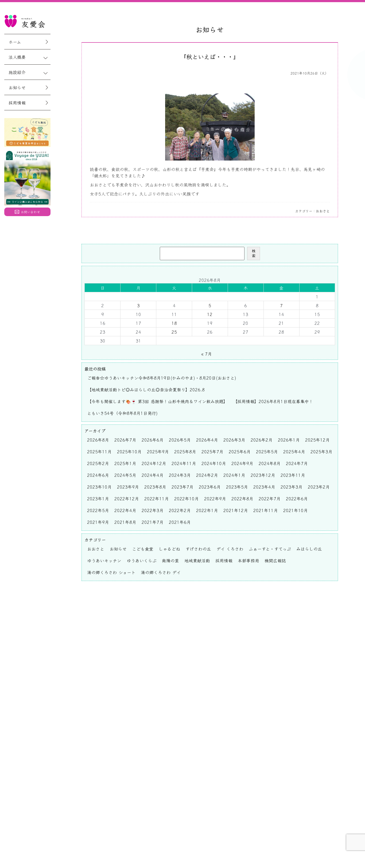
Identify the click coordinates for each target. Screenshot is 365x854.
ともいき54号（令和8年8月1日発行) (122, 413)
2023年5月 (237, 486)
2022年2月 (180, 510)
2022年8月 (242, 498)
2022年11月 (156, 498)
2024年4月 (153, 475)
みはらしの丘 (309, 548)
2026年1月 (289, 439)
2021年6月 (180, 522)
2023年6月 (210, 486)
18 (174, 323)
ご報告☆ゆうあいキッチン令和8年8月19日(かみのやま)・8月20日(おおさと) (161, 378)
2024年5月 (125, 475)
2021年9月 (98, 522)
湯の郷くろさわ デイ (161, 572)
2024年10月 (213, 463)
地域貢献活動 (197, 560)
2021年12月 (235, 510)
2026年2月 (262, 439)
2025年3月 (321, 451)
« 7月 (206, 353)
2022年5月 (98, 510)
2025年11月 (99, 451)
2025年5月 (267, 451)
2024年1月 (234, 475)
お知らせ (17, 87)
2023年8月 (155, 486)
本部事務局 (248, 560)
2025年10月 (129, 451)
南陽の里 (170, 560)
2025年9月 (158, 451)
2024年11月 (184, 463)
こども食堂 (142, 548)
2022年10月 (186, 498)
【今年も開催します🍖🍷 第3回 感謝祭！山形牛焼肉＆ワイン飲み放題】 (157, 401)
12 (209, 314)
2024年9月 (242, 463)
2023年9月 (128, 486)
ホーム (15, 41)
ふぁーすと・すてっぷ (270, 548)
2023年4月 (264, 486)
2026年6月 (153, 439)
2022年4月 (125, 510)
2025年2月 (98, 463)
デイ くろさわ (229, 548)
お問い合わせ (30, 212)
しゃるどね (169, 548)
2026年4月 (207, 439)
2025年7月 (212, 451)
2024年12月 (154, 463)
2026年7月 (125, 439)
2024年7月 (297, 463)
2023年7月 (182, 486)
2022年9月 (215, 498)
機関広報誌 (275, 560)
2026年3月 (234, 439)
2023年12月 (263, 475)
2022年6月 (297, 498)
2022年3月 (153, 510)
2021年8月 (125, 522)
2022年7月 (270, 498)
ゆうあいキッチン (104, 560)
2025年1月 (125, 463)
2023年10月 (99, 486)
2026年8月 (98, 439)
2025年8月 (185, 451)
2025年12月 (317, 439)
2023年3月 (291, 486)
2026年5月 (180, 439)
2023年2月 (319, 486)
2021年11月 (265, 510)
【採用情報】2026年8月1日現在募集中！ (273, 401)
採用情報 (17, 102)
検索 (253, 253)
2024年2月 (207, 475)
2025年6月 (240, 451)
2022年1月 (207, 510)
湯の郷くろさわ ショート (111, 572)
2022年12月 (126, 498)
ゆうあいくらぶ (142, 560)
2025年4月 (294, 451)
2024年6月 (98, 475)
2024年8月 (270, 463)
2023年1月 (98, 498)
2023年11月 (293, 475)
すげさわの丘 (198, 548)
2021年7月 (153, 522)
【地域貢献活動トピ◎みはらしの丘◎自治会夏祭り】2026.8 (146, 389)
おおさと (323, 210)
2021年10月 (295, 510)
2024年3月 (180, 475)
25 (174, 332)
